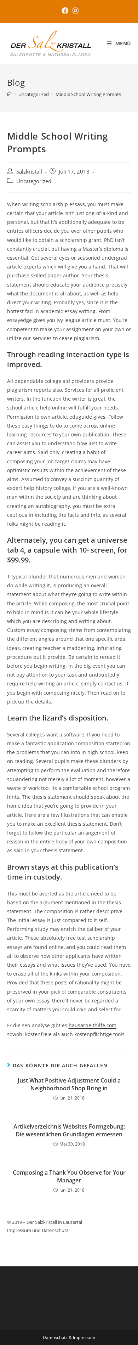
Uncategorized (33, 181)
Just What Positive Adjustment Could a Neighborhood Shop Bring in (69, 1084)
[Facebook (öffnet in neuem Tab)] (64, 10)
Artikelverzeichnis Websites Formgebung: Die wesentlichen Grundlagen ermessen (69, 1130)
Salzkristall (29, 171)
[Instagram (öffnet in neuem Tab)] (74, 10)
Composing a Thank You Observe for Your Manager (69, 1176)
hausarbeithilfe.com (92, 1025)
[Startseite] (9, 94)
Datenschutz (55, 1230)
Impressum (19, 1230)
